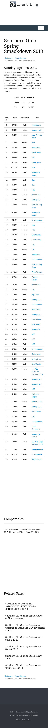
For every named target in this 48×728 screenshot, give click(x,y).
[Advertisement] (24, 488)
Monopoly (36, 200)
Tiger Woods (37, 272)
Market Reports (20, 58)
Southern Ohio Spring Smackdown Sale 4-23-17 (23, 648)
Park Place (36, 412)
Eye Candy (36, 152)
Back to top (26, 719)
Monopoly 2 (36, 130)
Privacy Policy (15, 715)
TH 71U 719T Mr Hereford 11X (37, 371)
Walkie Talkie (37, 402)
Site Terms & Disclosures (29, 715)
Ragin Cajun (37, 459)
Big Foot (35, 295)
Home (18, 719)
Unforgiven (36, 359)
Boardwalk (36, 324)
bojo (33, 225)
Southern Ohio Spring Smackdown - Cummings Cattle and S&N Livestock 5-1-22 (25, 628)
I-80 (33, 157)
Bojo (33, 142)
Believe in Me (37, 449)
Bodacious (36, 147)
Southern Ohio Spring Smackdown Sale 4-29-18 (23, 638)
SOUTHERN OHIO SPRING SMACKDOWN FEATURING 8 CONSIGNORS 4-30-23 (20, 606)
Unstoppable (37, 220)
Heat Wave (36, 125)
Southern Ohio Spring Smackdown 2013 (23, 657)
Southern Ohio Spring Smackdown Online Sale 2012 (23, 666)
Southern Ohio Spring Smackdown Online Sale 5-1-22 (23, 617)
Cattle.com (8, 58)
